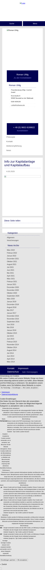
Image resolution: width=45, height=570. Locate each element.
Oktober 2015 (12, 333)
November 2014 (13, 344)
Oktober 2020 (12, 293)
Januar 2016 (11, 330)
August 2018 (11, 307)
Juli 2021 (10, 267)
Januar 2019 (11, 302)
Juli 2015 (10, 336)
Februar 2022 (12, 253)
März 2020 (11, 299)
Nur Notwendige (5, 388)
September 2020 (13, 296)
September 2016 (13, 322)
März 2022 (11, 250)
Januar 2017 (11, 313)
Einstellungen (16, 388)
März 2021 (11, 279)
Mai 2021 (10, 273)
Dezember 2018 (13, 304)
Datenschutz (13, 372)
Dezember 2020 (13, 287)
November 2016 (13, 319)
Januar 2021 (11, 284)
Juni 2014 (10, 356)
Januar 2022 (11, 256)
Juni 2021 (10, 270)
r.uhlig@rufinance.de (18, 105)
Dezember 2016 (13, 316)
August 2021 (11, 264)
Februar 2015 (12, 342)
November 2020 (13, 290)
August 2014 (11, 350)
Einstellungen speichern (8, 560)
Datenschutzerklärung (10, 394)
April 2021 (11, 276)
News (8, 150)
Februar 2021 (12, 281)
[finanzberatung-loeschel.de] (22, 3)
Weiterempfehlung (14, 146)
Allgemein (10, 237)
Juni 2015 (10, 339)
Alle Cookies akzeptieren (30, 388)
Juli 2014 (10, 353)
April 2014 (11, 359)
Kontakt (9, 141)
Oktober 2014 (12, 347)
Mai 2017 (10, 310)
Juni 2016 (10, 324)
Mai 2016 (10, 327)
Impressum (23, 368)
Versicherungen (13, 240)
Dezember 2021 (13, 259)
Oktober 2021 (12, 261)
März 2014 (11, 362)
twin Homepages (30, 372)
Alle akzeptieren (22, 560)
